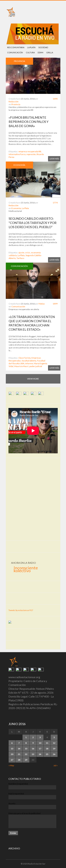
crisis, (28, 252)
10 (40, 743)
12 (54, 743)
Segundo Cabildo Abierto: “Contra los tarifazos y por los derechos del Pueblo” (32, 223)
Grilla (49, 52)
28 (19, 759)
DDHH (40, 52)
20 (12, 754)
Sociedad (43, 47)
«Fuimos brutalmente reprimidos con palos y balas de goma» (28, 121)
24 (40, 754)
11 (47, 743)
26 (54, 754)
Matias (42, 303)
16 (33, 748)
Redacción (13, 101)
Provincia (15, 104)
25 (47, 754)
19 (54, 748)
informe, (29, 363)
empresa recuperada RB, (30, 151)
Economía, (16, 208)
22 (26, 754)
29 (26, 759)
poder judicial (35, 366)
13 (12, 748)
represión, (31, 154)
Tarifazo (20, 258)
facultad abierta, (29, 360)
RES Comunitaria (15, 47)
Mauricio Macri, (21, 366)
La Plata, (21, 255)
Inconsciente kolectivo (26, 569)
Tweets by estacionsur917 (20, 610)
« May (11, 765)
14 (19, 748)
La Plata (31, 47)
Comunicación (15, 52)
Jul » (56, 765)
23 (33, 754)
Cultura (30, 52)
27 (12, 759)
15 (26, 748)
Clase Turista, (24, 357)
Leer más (54, 158)
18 (47, 748)
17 (40, 748)
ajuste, (21, 252)
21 (19, 754)
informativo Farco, (17, 154)
